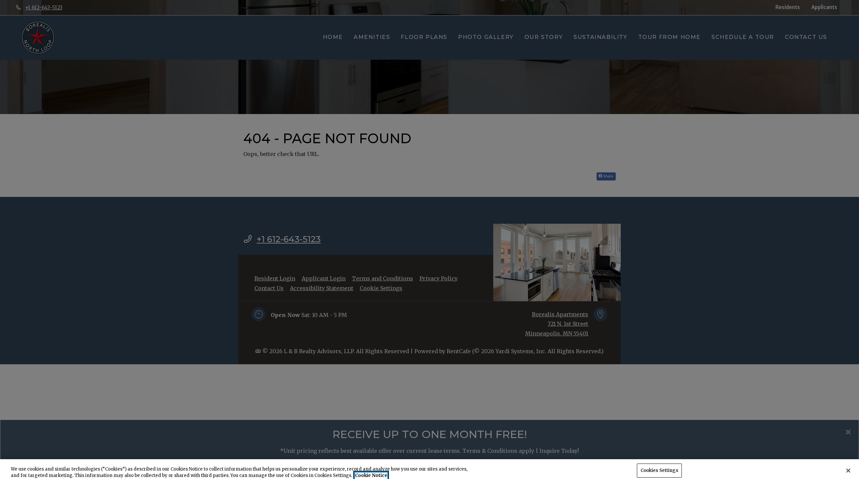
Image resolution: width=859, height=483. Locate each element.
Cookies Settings (659, 470)
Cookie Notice (371, 476)
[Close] (848, 470)
